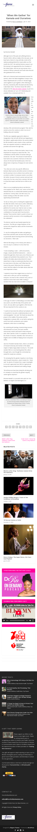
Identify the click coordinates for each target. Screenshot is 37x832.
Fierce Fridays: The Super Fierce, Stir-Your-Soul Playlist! (18, 558)
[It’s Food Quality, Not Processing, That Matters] (4, 689)
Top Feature (30, 683)
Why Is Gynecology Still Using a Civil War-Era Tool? (20, 681)
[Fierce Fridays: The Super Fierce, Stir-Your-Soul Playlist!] (18, 540)
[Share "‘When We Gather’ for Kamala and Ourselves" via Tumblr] (16, 427)
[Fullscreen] (33, 620)
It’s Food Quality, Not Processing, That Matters (18, 688)
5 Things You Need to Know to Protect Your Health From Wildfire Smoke (20, 704)
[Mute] (30, 620)
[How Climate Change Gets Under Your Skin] (4, 714)
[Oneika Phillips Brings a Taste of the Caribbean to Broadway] (18, 486)
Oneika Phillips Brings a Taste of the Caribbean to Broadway (16, 498)
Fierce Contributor (17, 21)
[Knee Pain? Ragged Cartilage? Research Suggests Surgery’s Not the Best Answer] (4, 697)
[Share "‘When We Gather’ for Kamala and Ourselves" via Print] (30, 427)
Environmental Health (12, 706)
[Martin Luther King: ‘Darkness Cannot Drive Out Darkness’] (18, 459)
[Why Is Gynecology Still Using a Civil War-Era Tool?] (4, 681)
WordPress (31, 827)
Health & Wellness (11, 683)
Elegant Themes (14, 827)
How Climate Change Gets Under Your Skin (20, 712)
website (24, 89)
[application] (18, 612)
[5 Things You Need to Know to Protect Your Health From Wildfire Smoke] (4, 704)
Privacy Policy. (17, 807)
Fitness (8, 699)
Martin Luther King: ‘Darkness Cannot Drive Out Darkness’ (18, 471)
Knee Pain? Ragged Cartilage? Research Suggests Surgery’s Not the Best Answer (19, 696)
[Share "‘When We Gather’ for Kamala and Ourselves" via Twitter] (10, 427)
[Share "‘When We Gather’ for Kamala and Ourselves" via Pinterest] (20, 427)
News (28, 706)
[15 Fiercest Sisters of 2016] (18, 511)
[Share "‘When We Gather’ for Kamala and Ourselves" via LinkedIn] (23, 427)
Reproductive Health (21, 683)
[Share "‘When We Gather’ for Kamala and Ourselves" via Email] (27, 427)
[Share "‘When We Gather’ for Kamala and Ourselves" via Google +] (13, 427)
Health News (19, 691)
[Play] (4, 620)
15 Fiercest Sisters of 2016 (12, 520)
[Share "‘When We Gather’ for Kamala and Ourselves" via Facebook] (6, 427)
